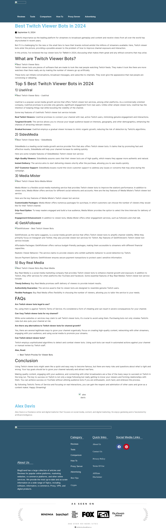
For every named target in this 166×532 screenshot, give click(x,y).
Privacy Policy (99, 459)
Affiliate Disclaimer (97, 475)
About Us (97, 444)
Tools (32, 17)
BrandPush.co (87, 527)
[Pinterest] (126, 447)
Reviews (21, 17)
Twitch (66, 52)
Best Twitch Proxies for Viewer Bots (36, 354)
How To (59, 17)
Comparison (45, 17)
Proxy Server (74, 17)
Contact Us (97, 451)
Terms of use (98, 466)
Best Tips (75, 478)
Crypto (74, 485)
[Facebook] (119, 447)
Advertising (90, 17)
